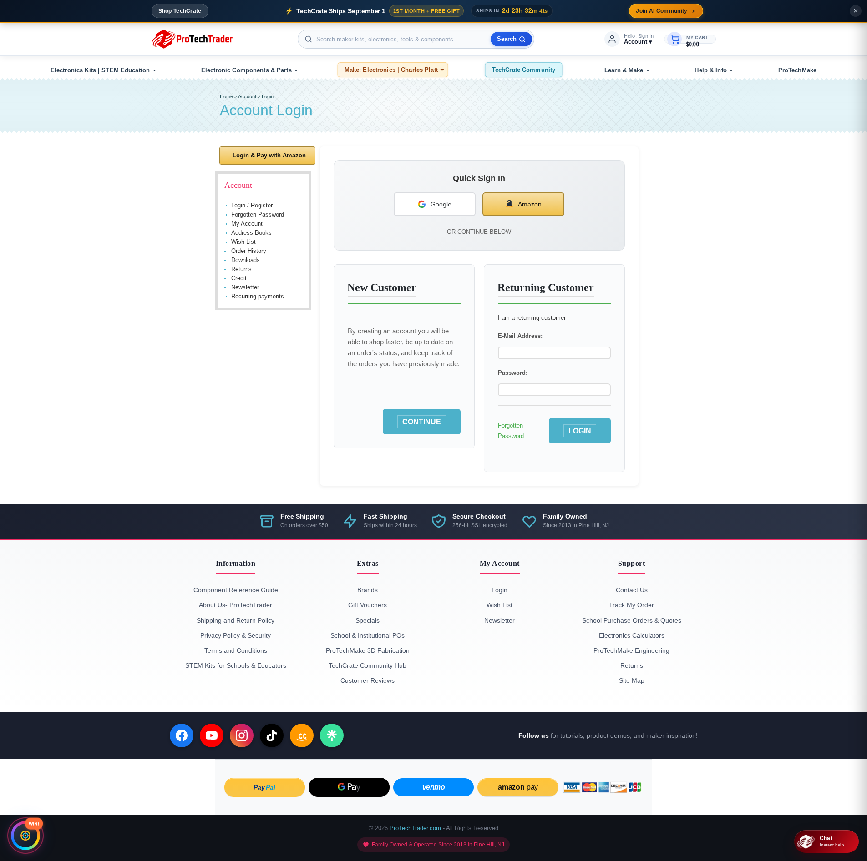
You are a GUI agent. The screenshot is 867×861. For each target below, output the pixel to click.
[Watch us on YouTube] (211, 735)
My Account (247, 223)
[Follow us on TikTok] (272, 735)
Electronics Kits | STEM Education (100, 70)
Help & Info (710, 70)
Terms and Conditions (235, 650)
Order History (248, 250)
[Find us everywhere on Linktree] (332, 735)
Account (247, 96)
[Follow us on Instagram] (242, 735)
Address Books (251, 232)
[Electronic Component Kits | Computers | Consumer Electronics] (192, 39)
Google (441, 204)
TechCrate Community (523, 69)
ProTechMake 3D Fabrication (368, 650)
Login (268, 96)
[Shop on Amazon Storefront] (302, 735)
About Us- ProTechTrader (235, 605)
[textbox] (416, 39)
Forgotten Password (257, 214)
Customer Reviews (367, 680)
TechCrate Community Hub (367, 665)
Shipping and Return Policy (235, 620)
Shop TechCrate (180, 11)
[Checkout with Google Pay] (349, 787)
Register (262, 205)
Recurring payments (257, 296)
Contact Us (632, 590)
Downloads (245, 260)
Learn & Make (624, 70)
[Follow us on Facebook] (181, 735)
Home (226, 96)
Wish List (243, 241)
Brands (367, 590)
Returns (241, 269)
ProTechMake (797, 70)
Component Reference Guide (235, 590)
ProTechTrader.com (415, 828)
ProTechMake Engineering (631, 650)
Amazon (530, 204)
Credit (239, 278)
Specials (367, 620)
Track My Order (631, 605)
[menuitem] (102, 70)
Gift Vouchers (367, 605)
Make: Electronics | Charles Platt (391, 69)
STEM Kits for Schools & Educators (235, 665)
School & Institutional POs (367, 635)
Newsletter (245, 287)
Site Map (631, 680)
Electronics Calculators (631, 635)
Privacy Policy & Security (235, 635)
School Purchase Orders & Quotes (631, 620)
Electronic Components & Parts (246, 70)
